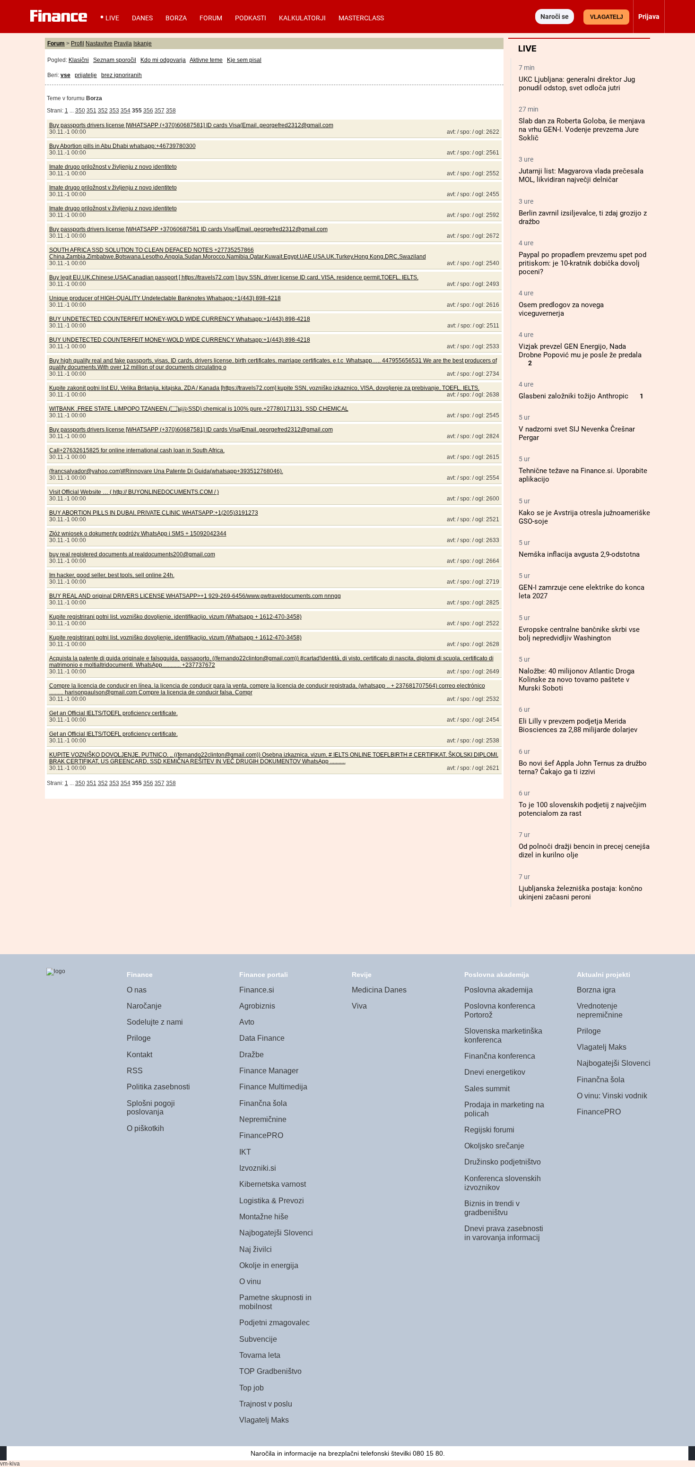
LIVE (112, 18)
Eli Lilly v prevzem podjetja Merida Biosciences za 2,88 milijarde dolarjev (578, 725)
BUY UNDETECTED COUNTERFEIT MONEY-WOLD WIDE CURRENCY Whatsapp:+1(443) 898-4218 (179, 319)
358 (171, 110)
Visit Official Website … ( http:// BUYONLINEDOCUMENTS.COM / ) (134, 492)
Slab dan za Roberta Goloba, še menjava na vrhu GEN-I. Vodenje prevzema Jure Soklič (582, 129)
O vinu (250, 1281)
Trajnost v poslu (265, 1404)
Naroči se (554, 16)
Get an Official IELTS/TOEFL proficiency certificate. (113, 713)
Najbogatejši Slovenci (276, 1233)
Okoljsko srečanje (494, 1146)
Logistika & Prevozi (271, 1201)
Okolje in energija (268, 1265)
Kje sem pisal (244, 60)
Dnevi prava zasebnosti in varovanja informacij (503, 1233)
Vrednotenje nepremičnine (600, 1010)
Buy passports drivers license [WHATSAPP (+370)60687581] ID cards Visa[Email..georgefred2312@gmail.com (191, 429)
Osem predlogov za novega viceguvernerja (561, 309)
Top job (251, 1388)
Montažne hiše (263, 1217)
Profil (77, 43)
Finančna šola (263, 1103)
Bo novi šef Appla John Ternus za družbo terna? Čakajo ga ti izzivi (583, 767)
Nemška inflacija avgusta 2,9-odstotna (579, 554)
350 (80, 110)
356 (148, 110)
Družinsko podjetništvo (502, 1162)
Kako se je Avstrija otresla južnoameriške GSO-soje (584, 517)
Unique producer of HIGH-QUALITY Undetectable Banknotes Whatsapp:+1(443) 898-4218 (165, 298)
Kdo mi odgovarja (163, 60)
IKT (245, 1152)
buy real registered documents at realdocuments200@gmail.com (132, 554)
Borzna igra (596, 990)
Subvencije (258, 1339)
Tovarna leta (259, 1355)
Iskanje (142, 43)
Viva (359, 1006)
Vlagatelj (606, 17)
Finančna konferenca (499, 1056)
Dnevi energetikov (494, 1072)
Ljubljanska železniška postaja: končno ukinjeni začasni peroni (581, 892)
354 (125, 110)
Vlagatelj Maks (264, 1420)
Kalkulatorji (302, 18)
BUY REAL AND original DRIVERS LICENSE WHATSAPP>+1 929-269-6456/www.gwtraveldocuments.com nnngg (195, 596)
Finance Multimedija (273, 1087)
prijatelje (86, 75)
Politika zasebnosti (158, 1087)
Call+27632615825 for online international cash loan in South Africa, (137, 450)
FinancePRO (261, 1135)
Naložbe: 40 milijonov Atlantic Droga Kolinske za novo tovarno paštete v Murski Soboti (576, 679)
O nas (137, 990)
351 (91, 110)
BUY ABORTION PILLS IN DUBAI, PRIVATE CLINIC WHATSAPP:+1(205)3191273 (153, 512)
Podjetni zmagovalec (274, 1323)
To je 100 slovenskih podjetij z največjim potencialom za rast (582, 809)
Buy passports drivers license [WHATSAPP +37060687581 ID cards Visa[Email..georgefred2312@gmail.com (188, 229)
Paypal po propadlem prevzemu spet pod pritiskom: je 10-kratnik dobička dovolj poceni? (582, 263)
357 (160, 110)
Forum (211, 18)
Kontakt (139, 1055)
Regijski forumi (489, 1130)
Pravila (123, 43)
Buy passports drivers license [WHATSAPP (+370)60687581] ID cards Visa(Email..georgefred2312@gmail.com (191, 125)
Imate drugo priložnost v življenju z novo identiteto (113, 167)
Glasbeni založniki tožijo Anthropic (573, 396)
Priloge (139, 1038)
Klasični (79, 60)
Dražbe (251, 1055)
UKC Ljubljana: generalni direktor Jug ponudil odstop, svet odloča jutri (577, 83)
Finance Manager (268, 1071)
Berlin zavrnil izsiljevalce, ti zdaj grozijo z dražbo (583, 217)
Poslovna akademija (498, 990)
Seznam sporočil (114, 60)
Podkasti (250, 18)
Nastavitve (99, 43)
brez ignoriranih (121, 75)
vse (65, 75)
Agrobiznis (257, 1006)
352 (103, 110)
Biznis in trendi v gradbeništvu (492, 1208)
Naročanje (144, 1006)
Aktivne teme (206, 60)
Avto (246, 1022)
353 (114, 110)
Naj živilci (255, 1249)
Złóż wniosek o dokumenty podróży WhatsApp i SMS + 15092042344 (137, 533)
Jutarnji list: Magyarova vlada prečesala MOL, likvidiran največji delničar (581, 175)
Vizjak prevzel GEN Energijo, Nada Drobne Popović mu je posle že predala (580, 350)
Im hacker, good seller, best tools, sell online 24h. (111, 575)
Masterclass (361, 18)
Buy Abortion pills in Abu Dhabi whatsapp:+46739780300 (122, 146)
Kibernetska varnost (272, 1184)
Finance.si (256, 990)
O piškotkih (145, 1128)
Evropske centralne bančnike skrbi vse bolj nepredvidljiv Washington (579, 633)
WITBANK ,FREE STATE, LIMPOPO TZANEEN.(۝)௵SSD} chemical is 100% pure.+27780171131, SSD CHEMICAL (198, 409)
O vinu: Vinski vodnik (612, 1096)
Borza (176, 18)
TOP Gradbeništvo (270, 1371)
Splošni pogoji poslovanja (151, 1107)
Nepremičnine (263, 1119)
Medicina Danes (379, 990)
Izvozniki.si (257, 1168)
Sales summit (487, 1089)
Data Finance (262, 1038)
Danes (142, 18)
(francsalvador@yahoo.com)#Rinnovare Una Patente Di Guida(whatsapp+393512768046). (166, 471)
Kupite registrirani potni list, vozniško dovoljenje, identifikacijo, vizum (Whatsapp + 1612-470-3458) (175, 616)
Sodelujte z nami (155, 1022)
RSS (135, 1071)
